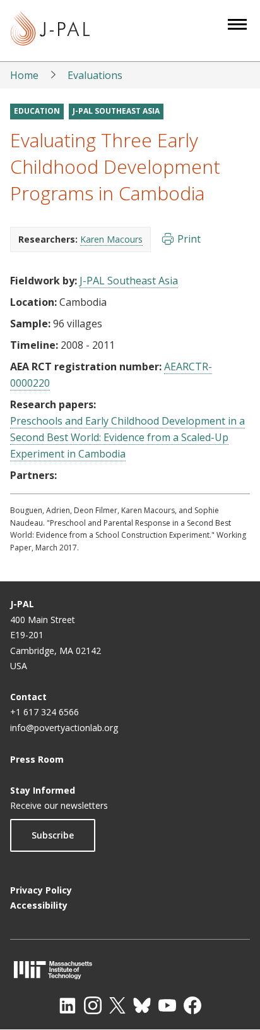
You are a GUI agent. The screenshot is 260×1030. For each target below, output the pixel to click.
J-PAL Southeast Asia (116, 111)
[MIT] (130, 969)
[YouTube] (167, 1005)
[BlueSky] (142, 1005)
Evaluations (95, 75)
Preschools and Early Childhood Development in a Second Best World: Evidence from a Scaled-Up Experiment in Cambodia (127, 437)
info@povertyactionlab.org (64, 728)
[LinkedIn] (67, 1005)
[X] (117, 1005)
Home (24, 75)
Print (189, 239)
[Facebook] (192, 1005)
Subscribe (53, 835)
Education (37, 111)
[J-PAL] (50, 30)
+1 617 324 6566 (44, 712)
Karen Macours (111, 239)
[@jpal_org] (93, 1005)
